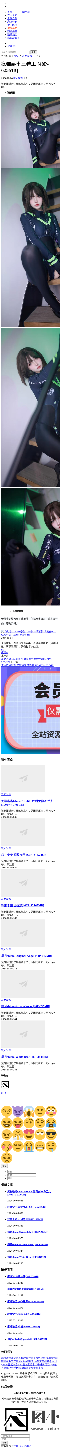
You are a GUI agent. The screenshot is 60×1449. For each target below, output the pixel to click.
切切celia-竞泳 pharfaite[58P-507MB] (27, 1339)
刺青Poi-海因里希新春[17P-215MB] (26, 1289)
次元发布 (12, 15)
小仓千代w (14, 1367)
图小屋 (26, 12)
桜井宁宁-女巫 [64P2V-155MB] (23, 1314)
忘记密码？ (26, 1446)
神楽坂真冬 (15, 1358)
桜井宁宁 (11, 1361)
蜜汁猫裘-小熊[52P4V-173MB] (23, 1326)
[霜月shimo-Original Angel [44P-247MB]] (23, 946)
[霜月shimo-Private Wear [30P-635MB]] (23, 997)
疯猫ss (4, 652)
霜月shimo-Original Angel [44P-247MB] (26, 955)
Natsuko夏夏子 (28, 1367)
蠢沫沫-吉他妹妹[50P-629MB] (23, 1276)
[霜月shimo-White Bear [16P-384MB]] (23, 1047)
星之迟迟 (27, 1364)
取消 (3, 1093)
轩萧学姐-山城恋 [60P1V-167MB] (22, 905)
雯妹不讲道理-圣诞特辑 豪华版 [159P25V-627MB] (27, 665)
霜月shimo (21, 1361)
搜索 (34, 52)
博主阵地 (12, 25)
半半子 (36, 1364)
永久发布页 (13, 37)
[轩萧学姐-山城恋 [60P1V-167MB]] (23, 896)
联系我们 (12, 34)
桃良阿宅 (45, 1364)
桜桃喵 (24, 1358)
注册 (16, 1446)
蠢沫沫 (5, 1358)
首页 (9, 12)
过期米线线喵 (35, 1358)
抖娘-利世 (48, 1358)
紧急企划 (52, 1361)
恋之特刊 (12, 21)
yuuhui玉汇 (7, 1364)
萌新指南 (12, 31)
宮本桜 (39, 1367)
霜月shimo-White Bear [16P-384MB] (24, 1056)
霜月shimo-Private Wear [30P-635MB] (25, 1006)
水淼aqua (17, 1364)
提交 (4, 1166)
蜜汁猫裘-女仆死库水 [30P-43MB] (25, 1301)
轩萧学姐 (42, 1361)
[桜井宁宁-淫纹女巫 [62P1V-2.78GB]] (23, 845)
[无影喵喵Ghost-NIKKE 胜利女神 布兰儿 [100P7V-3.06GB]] (23, 791)
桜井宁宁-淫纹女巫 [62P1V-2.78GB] (24, 854)
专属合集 (12, 18)
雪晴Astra (32, 1361)
